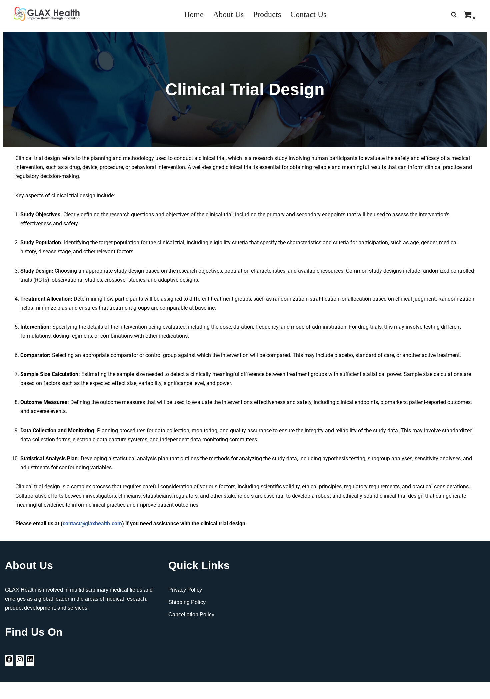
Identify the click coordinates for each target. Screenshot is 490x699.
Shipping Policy (187, 602)
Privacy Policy (185, 590)
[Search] (454, 14)
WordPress (64, 690)
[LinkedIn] (30, 661)
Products (267, 14)
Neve (11, 690)
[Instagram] (20, 661)
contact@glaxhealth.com (92, 523)
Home (194, 14)
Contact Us (308, 14)
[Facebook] (9, 661)
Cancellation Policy (191, 614)
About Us (228, 14)
